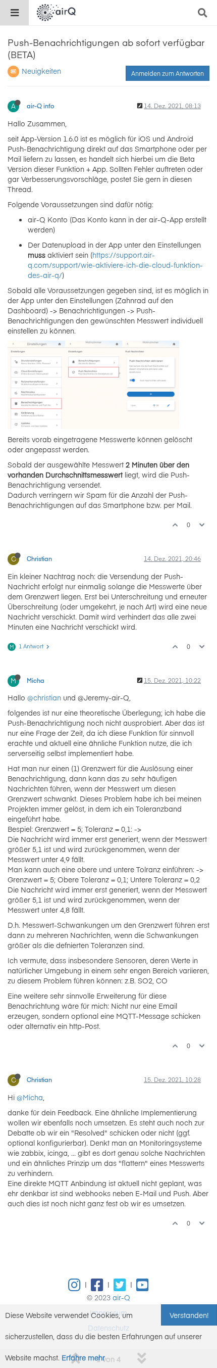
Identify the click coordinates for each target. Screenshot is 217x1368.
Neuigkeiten (41, 71)
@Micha (30, 1097)
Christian (39, 558)
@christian (44, 697)
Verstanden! (189, 1315)
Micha (35, 680)
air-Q (121, 1297)
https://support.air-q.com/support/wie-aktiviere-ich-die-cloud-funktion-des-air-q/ (115, 265)
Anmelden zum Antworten (167, 73)
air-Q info (40, 106)
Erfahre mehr (83, 1357)
